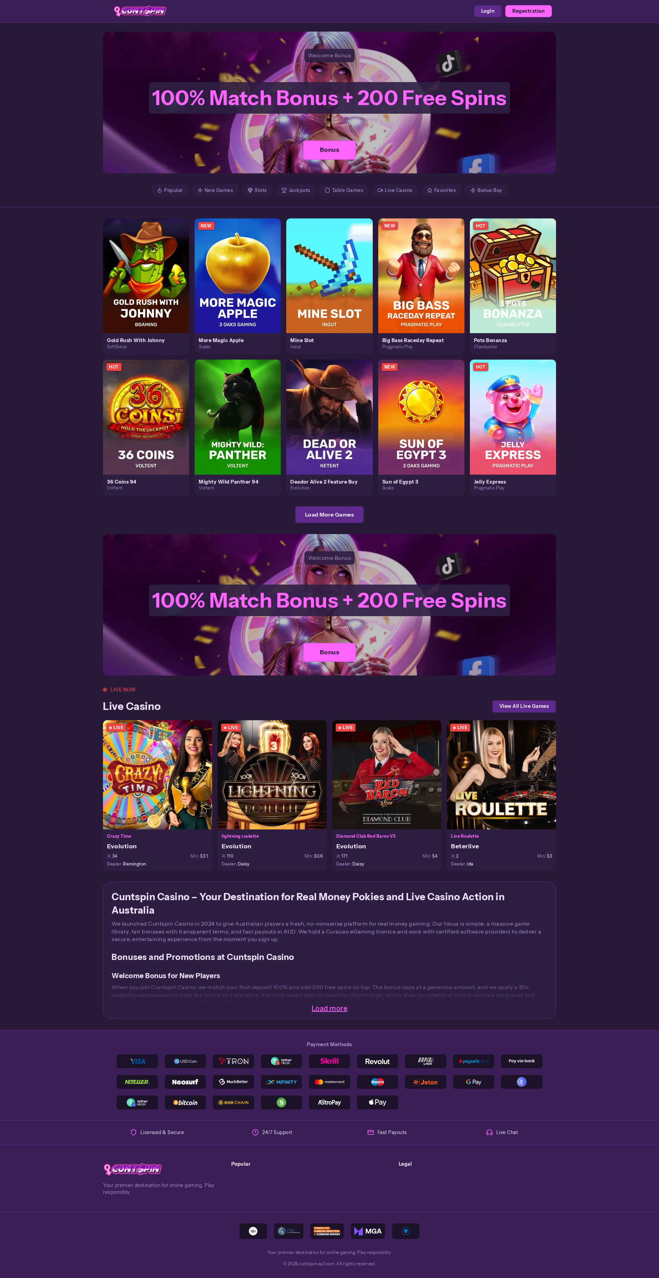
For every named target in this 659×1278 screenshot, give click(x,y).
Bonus (329, 150)
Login (488, 11)
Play (150, 268)
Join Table (161, 774)
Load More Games (329, 514)
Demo (150, 283)
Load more (330, 1008)
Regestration (528, 11)
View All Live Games (524, 706)
